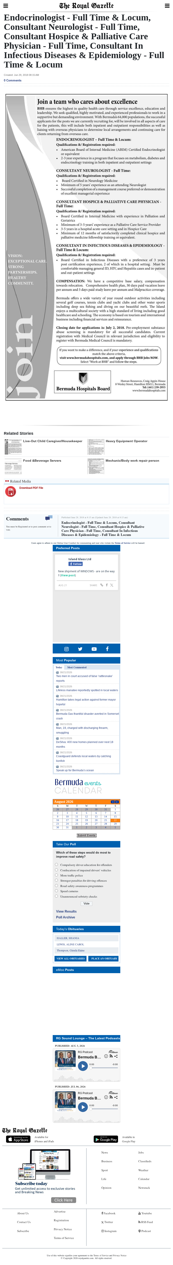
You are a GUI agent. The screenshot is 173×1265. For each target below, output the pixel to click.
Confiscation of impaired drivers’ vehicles (85, 870)
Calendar (143, 1179)
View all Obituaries (71, 958)
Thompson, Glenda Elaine (70, 950)
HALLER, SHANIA (68, 938)
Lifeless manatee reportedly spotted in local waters (87, 690)
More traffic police (71, 875)
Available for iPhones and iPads (44, 1139)
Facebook (109, 1213)
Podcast (146, 1231)
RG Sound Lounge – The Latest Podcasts (88, 1038)
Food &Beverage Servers (42, 460)
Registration (61, 1220)
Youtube (146, 1213)
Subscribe (23, 1231)
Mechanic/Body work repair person (132, 460)
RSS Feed (147, 1222)
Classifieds (144, 1161)
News (104, 1152)
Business (106, 1161)
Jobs (141, 1152)
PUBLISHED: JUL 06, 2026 (70, 1086)
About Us (23, 1213)
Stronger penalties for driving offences (83, 880)
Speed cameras (69, 891)
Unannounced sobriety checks (78, 896)
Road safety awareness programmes (81, 886)
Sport (104, 1170)
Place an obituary (104, 958)
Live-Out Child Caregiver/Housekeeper (52, 441)
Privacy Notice (63, 1229)
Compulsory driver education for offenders (86, 865)
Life (103, 1179)
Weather (143, 1170)
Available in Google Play (128, 1139)
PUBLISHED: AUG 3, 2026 (70, 1046)
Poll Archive (65, 917)
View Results (66, 911)
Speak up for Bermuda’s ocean (75, 770)
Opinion (106, 1188)
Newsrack (144, 1188)
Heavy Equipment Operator (126, 441)
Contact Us (24, 1222)
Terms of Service (122, 543)
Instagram (110, 1231)
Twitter (108, 1222)
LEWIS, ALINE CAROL (70, 944)
